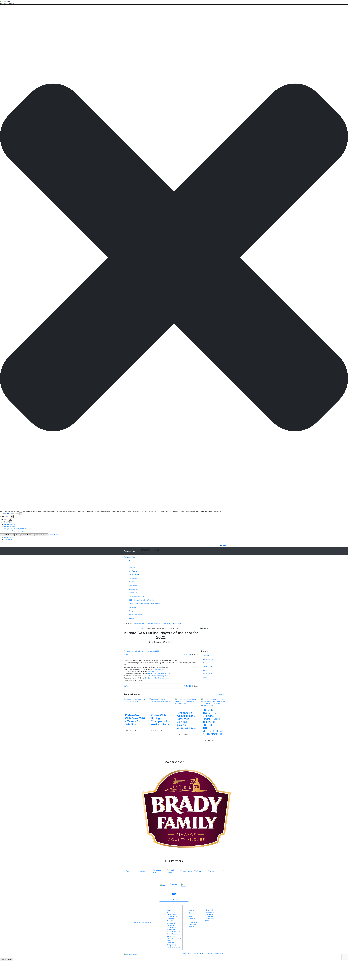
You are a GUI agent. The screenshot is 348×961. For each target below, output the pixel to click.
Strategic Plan (133, 589)
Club (126, 655)
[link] (159, 669)
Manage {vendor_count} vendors (15, 529)
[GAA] (162, 885)
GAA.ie (207, 921)
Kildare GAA (209, 916)
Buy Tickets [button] (133, 571)
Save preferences (41, 535)
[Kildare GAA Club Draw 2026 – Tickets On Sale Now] (135, 700)
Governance (133, 593)
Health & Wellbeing (135, 614)
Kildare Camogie (139, 623)
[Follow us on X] (223, 545)
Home (143, 628)
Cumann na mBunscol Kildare (172, 623)
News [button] (131, 564)
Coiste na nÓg (208, 666)
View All (220, 694)
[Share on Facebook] (184, 655)
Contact (131, 618)
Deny (17, 535)
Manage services (9, 526)
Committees (133, 585)
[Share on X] (187, 655)
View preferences (27, 535)
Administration (208, 659)
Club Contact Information (137, 596)
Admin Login (209, 910)
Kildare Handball (154, 623)
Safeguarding (133, 611)
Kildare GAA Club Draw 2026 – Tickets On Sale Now (135, 720)
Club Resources (134, 578)
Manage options (9, 524)
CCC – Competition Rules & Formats (141, 600)
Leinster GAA (209, 919)
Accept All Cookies (7, 535)
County (205, 670)
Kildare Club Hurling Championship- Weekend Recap (160, 720)
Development (133, 575)
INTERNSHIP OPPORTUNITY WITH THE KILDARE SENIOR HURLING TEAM (186, 721)
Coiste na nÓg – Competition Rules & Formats (144, 604)
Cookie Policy (8, 537)
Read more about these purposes (15, 531)
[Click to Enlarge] (161, 651)
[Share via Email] (190, 655)
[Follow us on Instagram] (225, 545)
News (205, 677)
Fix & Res (132, 567)
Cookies (209, 953)
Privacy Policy (8, 539)
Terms (219, 953)
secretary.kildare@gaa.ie (142, 922)
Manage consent (6, 960)
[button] (174, 257)
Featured (206, 655)
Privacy (199, 953)
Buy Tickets (174, 900)
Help (187, 953)
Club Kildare (133, 582)
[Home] (175, 560)
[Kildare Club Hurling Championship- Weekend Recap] (161, 700)
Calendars (132, 607)
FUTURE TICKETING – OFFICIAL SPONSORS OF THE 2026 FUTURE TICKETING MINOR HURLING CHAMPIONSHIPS (213, 722)
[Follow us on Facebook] (222, 545)
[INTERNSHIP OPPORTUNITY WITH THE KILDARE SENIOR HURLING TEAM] (186, 701)
